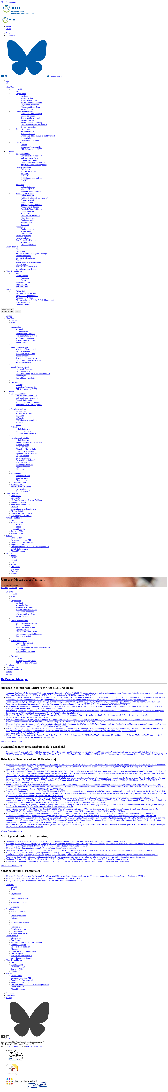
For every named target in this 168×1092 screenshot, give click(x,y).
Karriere (9, 289)
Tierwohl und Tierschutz (30, 140)
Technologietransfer (28, 245)
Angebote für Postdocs (24, 298)
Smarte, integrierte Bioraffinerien (28, 262)
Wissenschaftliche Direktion (31, 102)
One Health (20, 251)
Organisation (21, 94)
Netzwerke (20, 185)
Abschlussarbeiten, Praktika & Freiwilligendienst (35, 300)
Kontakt (9, 26)
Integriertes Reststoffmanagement (33, 165)
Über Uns (10, 87)
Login (13, 562)
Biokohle (19, 260)
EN (7, 83)
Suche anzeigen (7, 309)
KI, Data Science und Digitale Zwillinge (31, 253)
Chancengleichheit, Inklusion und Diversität (38, 136)
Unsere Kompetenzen (24, 111)
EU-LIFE (24, 180)
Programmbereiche (23, 154)
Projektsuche (26, 169)
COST (23, 182)
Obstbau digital (22, 265)
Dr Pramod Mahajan (14, 679)
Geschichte (20, 142)
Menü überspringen (8, 2)
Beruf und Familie (28, 134)
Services (9, 553)
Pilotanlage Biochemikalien (31, 205)
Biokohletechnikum (28, 213)
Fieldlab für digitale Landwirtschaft (34, 198)
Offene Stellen (21, 291)
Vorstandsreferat (27, 98)
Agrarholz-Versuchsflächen (31, 209)
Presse (8, 29)
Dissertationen (26, 233)
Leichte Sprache (55, 76)
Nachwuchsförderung (29, 131)
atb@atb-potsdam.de (34, 1046)
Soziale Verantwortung (24, 129)
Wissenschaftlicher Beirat (30, 107)
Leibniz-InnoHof (27, 196)
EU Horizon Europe (28, 171)
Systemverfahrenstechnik (30, 118)
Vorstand (24, 96)
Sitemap (14, 573)
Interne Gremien (27, 109)
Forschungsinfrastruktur (25, 193)
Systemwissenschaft (28, 127)
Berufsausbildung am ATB (26, 293)
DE (7, 81)
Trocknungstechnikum (29, 220)
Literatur (24, 145)
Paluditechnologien (23, 256)
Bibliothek (25, 225)
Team (18, 91)
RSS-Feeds (10, 35)
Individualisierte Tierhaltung (31, 158)
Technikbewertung (28, 116)
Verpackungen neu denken (26, 269)
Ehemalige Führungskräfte (31, 147)
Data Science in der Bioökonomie (34, 125)
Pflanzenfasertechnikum (30, 207)
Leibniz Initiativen (28, 187)
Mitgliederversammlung (30, 105)
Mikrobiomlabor (27, 202)
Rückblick (25, 278)
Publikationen (21, 227)
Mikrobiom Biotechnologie (31, 114)
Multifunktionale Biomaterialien (33, 162)
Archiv (23, 280)
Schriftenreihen (26, 231)
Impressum (15, 569)
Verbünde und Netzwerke (31, 191)
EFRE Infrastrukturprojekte (31, 178)
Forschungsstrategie (23, 236)
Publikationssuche (28, 229)
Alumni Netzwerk (23, 304)
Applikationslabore (28, 222)
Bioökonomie (21, 249)
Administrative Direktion (30, 100)
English (9, 316)
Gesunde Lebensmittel (29, 160)
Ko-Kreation (26, 242)
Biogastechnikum (27, 211)
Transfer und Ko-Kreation (26, 240)
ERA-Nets (25, 174)
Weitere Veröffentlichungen (11, 741)
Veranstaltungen (22, 276)
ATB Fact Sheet (22, 287)
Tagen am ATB (22, 284)
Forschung (10, 151)
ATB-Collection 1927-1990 (31, 149)
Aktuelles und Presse (14, 271)
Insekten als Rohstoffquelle (26, 267)
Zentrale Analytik (27, 200)
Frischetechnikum (27, 218)
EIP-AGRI (25, 176)
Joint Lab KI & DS (28, 189)
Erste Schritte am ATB (24, 302)
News (18, 273)
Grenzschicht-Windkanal (30, 216)
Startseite (4, 588)
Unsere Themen (12, 247)
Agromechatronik (27, 120)
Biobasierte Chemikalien (25, 258)
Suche (8, 33)
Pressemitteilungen (23, 282)
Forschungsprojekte (23, 167)
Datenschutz (15, 571)
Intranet (14, 560)
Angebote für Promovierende (27, 296)
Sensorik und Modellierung (31, 122)
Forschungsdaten (22, 238)
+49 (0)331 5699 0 (11, 1046)
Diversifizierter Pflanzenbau (31, 156)
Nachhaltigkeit (26, 138)
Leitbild (19, 89)
